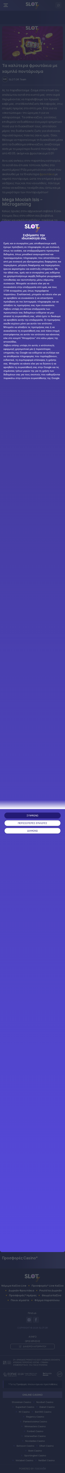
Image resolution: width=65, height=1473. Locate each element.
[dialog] (32, 736)
